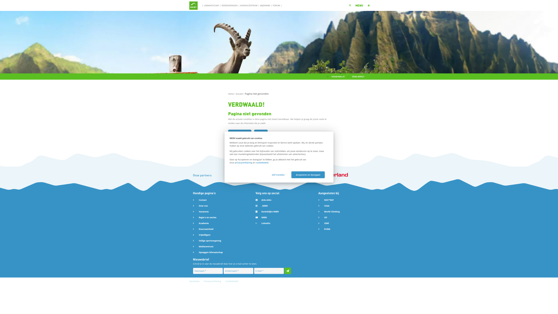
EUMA (327, 229)
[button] (359, 5)
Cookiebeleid (231, 281)
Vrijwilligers (204, 234)
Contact (203, 200)
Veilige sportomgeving (210, 240)
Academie (204, 223)
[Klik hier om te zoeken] (350, 5)
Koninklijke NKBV (270, 211)
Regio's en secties (207, 217)
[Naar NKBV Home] (193, 5)
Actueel (240, 93)
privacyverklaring (243, 162)
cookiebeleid (262, 162)
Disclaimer (194, 281)
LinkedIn (265, 223)
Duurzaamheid (206, 229)
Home (231, 93)
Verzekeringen (229, 5)
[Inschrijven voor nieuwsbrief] (288, 271)
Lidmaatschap (211, 5)
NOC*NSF (329, 200)
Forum (276, 5)
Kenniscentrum (248, 5)
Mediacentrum (206, 246)
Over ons (203, 205)
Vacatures (204, 211)
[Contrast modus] (368, 5)
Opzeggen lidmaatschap (211, 252)
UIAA (326, 205)
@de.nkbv (266, 200)
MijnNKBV (265, 5)
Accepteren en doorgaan (308, 174)
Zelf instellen (278, 174)
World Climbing (332, 211)
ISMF (326, 223)
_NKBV (264, 205)
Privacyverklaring (213, 281)
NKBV (264, 217)
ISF (325, 217)
